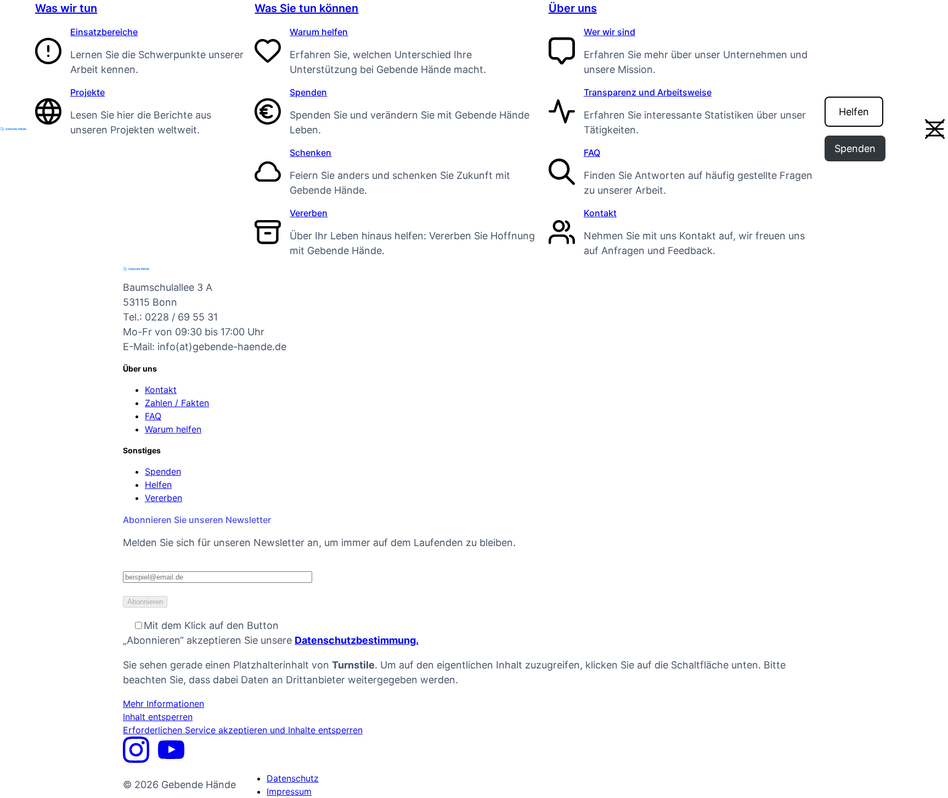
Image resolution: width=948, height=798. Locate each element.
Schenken (310, 152)
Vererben (309, 212)
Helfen (854, 111)
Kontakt (600, 212)
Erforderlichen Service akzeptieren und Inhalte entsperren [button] (243, 729)
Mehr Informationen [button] (163, 703)
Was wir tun (66, 8)
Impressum (289, 791)
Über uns (573, 8)
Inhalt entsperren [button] (158, 716)
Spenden (308, 92)
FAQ (592, 152)
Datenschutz (293, 778)
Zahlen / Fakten (177, 402)
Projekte (87, 92)
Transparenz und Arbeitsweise (648, 92)
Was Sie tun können (306, 8)
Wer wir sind (609, 31)
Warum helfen (319, 31)
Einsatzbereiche (104, 31)
